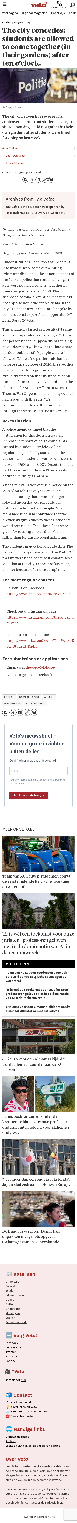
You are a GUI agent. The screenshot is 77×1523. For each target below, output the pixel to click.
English (10, 1318)
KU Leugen (13, 1313)
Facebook (12, 1343)
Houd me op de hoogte (28, 795)
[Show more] (38, 219)
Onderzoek (13, 1309)
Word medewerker (59, 7)
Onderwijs (58, 13)
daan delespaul (29, 697)
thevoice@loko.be (40, 667)
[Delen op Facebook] (25, 180)
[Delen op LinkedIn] (38, 180)
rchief (10, 1441)
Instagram (12, 1347)
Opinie (10, 1299)
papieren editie (48, 1446)
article (49, 697)
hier (21, 1498)
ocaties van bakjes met (22, 1446)
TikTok (28, 1347)
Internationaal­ (15, 1295)
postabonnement (36, 1411)
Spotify (10, 1361)
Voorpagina (10, 13)
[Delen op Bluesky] (51, 180)
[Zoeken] (72, 4)
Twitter (11, 1352)
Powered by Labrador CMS (38, 1517)
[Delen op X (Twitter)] (32, 180)
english (9, 697)
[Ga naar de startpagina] (38, 5)
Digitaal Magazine (34, 13)
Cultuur (11, 1304)
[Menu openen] (4, 4)
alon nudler (12, 703)
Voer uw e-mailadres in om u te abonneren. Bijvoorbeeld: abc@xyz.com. (37, 782)
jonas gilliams (35, 703)
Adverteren (18, 1407)
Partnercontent (16, 1322)
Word (13, 1402)
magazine (18, 1437)
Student (11, 1290)
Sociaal (10, 1286)
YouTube (11, 1356)
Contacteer (18, 1416)
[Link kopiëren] (45, 180)
